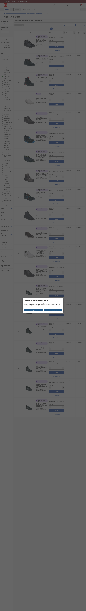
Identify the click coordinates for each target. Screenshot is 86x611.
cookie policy (28, 305)
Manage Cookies (53, 310)
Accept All (33, 310)
